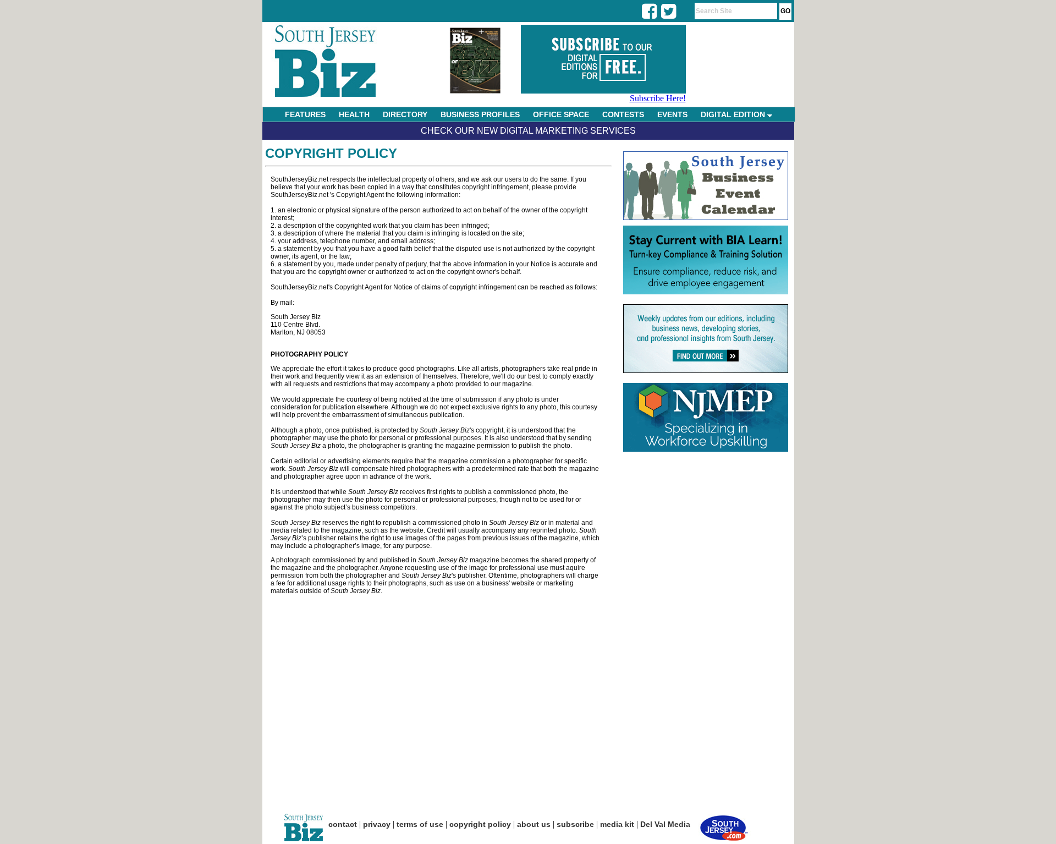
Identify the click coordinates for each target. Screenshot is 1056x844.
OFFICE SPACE (561, 114)
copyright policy (480, 824)
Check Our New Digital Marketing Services (528, 130)
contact (342, 824)
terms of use (420, 824)
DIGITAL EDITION (734, 114)
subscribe (575, 824)
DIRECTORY (405, 114)
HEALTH (354, 114)
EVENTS (672, 114)
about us (534, 824)
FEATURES (305, 114)
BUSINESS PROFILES (480, 114)
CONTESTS (623, 114)
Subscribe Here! (658, 98)
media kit (617, 824)
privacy (377, 824)
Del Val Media (665, 824)
